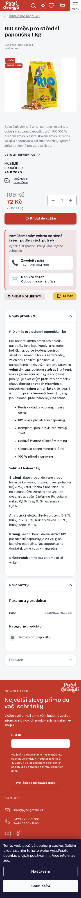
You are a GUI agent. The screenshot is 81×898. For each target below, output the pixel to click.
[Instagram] (8, 833)
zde (6, 860)
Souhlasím (40, 886)
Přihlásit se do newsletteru (35, 783)
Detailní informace (19, 154)
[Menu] (75, 5)
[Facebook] (18, 833)
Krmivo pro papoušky (35, 637)
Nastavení (40, 871)
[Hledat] (33, 5)
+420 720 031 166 (26, 821)
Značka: (11, 48)
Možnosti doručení (21, 180)
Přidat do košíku (43, 218)
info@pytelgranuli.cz (28, 810)
